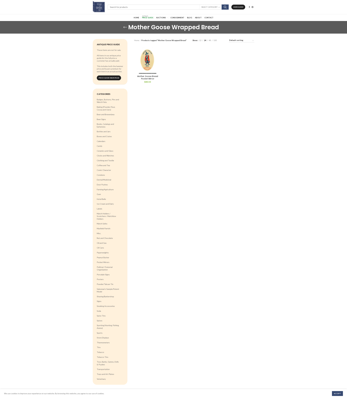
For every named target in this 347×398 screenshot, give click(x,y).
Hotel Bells (101, 199)
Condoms (101, 175)
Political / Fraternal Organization (105, 268)
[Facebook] (249, 7)
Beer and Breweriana (105, 114)
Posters (100, 279)
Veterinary (101, 379)
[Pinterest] (252, 7)
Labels (99, 209)
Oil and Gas (102, 243)
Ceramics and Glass (105, 151)
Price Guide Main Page (109, 78)
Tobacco (100, 352)
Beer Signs (101, 119)
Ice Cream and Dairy (105, 204)
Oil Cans (100, 248)
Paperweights (103, 252)
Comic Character (104, 170)
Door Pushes (102, 184)
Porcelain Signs (103, 274)
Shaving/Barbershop (105, 296)
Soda (99, 311)
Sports (99, 333)
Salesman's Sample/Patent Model (108, 290)
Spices (99, 320)
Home (136, 40)
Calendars (101, 141)
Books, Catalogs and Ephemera (105, 125)
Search (225, 7)
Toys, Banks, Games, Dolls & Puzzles (108, 363)
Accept (337, 393)
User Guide (238, 7)
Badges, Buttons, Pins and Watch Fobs (108, 100)
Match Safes (102, 223)
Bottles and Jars (103, 131)
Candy (99, 146)
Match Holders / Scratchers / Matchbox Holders (106, 216)
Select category (209, 7)
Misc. (99, 233)
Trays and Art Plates (105, 374)
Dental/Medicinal (104, 180)
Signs (99, 301)
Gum (99, 194)
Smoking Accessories (106, 306)
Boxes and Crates (104, 136)
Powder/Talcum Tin (105, 284)
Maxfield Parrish (103, 228)
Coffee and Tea (103, 165)
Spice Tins (101, 316)
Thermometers (103, 342)
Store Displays (103, 337)
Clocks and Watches (105, 155)
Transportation (103, 369)
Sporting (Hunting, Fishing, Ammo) (108, 326)
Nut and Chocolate (105, 238)
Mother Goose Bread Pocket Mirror (147, 77)
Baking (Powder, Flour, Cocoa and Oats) (106, 108)
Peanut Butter (103, 257)
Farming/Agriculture (105, 189)
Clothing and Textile (105, 160)
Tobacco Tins (102, 357)
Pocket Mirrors (103, 262)
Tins (99, 347)
